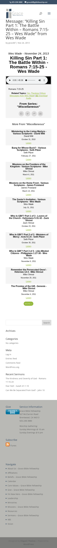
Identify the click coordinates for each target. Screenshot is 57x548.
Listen (28, 143)
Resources (12, 511)
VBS (9, 519)
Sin (28, 93)
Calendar (12, 481)
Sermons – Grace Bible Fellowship (23, 515)
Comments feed (13, 363)
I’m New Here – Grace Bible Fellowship (25, 494)
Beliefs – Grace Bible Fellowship (22, 477)
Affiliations (12, 472)
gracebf (11, 43)
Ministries (12, 502)
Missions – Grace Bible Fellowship (23, 507)
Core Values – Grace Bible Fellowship (25, 485)
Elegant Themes (28, 541)
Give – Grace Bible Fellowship (21, 490)
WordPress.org (12, 367)
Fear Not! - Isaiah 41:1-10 (17, 386)
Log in (8, 354)
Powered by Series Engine (28, 311)
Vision (10, 524)
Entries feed (11, 358)
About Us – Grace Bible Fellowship (23, 468)
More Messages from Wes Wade (28, 94)
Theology (35, 93)
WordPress (28, 544)
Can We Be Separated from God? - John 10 (25, 390)
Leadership (13, 498)
